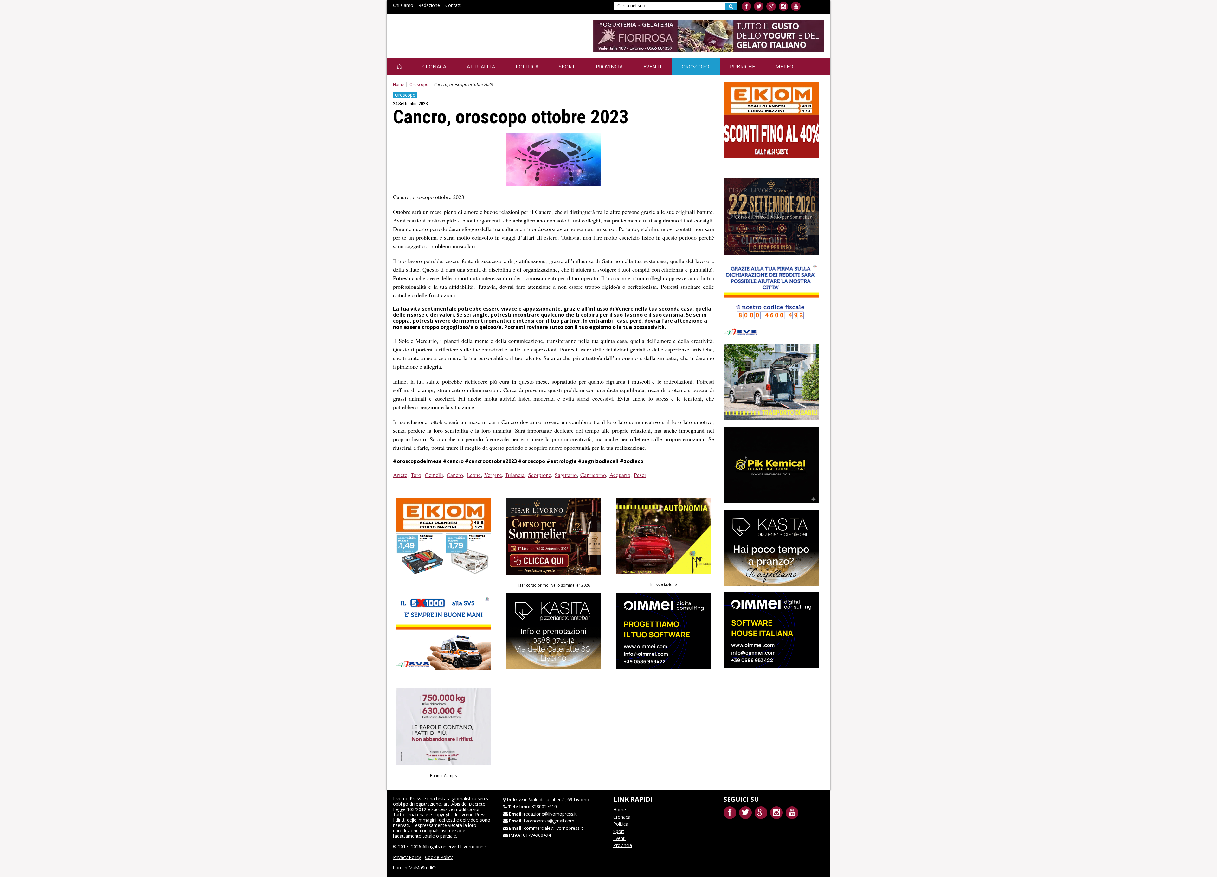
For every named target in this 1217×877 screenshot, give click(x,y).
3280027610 (544, 806)
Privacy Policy (407, 857)
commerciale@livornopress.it (553, 828)
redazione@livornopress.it (550, 814)
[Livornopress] (453, 31)
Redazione (429, 5)
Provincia (609, 66)
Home (398, 84)
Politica (527, 66)
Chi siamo (403, 5)
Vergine (493, 475)
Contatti (453, 5)
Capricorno (593, 475)
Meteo (784, 66)
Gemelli (434, 475)
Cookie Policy (439, 857)
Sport (567, 66)
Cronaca (434, 66)
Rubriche (742, 66)
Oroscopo (695, 66)
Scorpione (539, 475)
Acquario (619, 475)
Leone (474, 475)
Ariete (400, 475)
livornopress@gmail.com (549, 821)
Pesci (640, 475)
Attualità (481, 66)
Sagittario (566, 475)
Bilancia (515, 475)
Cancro (455, 475)
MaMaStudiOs (423, 868)
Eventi (652, 66)
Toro (416, 475)
